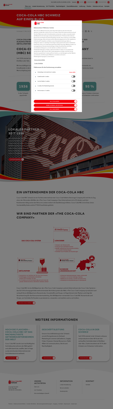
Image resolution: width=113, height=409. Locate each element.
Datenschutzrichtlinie (39, 60)
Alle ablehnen (54, 109)
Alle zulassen (54, 101)
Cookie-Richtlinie (38, 63)
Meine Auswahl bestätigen (54, 105)
